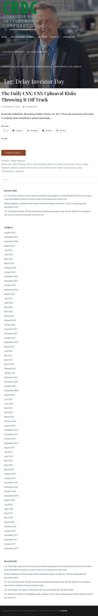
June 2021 (8, 351)
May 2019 (8, 461)
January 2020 (9, 426)
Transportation (7, 171)
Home (4, 37)
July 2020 (8, 399)
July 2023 (8, 250)
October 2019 (10, 439)
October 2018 (10, 491)
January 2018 (9, 531)
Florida (78, 164)
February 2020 (10, 421)
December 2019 (11, 430)
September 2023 (11, 241)
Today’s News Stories (22, 37)
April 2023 (8, 259)
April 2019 (8, 465)
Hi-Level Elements (37, 52)
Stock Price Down (48, 168)
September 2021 (11, 342)
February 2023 (10, 268)
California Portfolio (12, 52)
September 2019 (11, 443)
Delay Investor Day (66, 164)
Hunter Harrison (32, 168)
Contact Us (69, 37)
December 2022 (11, 276)
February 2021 (10, 368)
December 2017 (11, 535)
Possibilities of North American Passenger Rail (26, 66)
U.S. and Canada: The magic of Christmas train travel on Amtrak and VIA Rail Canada (38, 590)
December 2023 (11, 237)
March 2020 (9, 417)
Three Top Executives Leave (69, 168)
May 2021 (8, 355)
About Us (42, 37)
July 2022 (8, 298)
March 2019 (9, 469)
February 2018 (10, 526)
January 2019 (9, 478)
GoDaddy (63, 611)
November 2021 (11, 333)
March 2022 (9, 316)
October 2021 (10, 338)
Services (54, 37)
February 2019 (10, 474)
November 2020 (11, 382)
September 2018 (11, 496)
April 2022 (8, 312)
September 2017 (11, 548)
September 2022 (11, 290)
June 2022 (8, 303)
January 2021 (9, 373)
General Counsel (17, 168)
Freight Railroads (17, 161)
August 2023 (9, 246)
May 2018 (8, 513)
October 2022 (10, 285)
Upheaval (19, 171)
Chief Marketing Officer (22, 164)
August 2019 (9, 448)
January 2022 (9, 325)
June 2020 (8, 404)
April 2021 (8, 360)
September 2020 (11, 390)
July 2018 (8, 504)
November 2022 (11, 281)
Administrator (31, 106)
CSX (55, 164)
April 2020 (8, 412)
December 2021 (11, 329)
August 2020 (9, 395)
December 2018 (11, 483)
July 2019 (8, 452)
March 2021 (9, 364)
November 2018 (11, 487)
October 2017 (10, 544)
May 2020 (8, 408)
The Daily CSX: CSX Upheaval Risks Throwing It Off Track (38, 96)
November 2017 (11, 540)
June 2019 (8, 456)
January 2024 (9, 232)
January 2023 (9, 272)
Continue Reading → (13, 152)
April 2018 (8, 518)
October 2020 (10, 386)
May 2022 (8, 307)
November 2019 (11, 434)
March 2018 (9, 522)
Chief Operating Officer (42, 164)
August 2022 (9, 294)
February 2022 (10, 320)
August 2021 (9, 347)
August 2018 (9, 500)
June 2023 (8, 254)
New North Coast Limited (68, 66)
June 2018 (8, 509)
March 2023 (9, 263)
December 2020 (11, 377)
